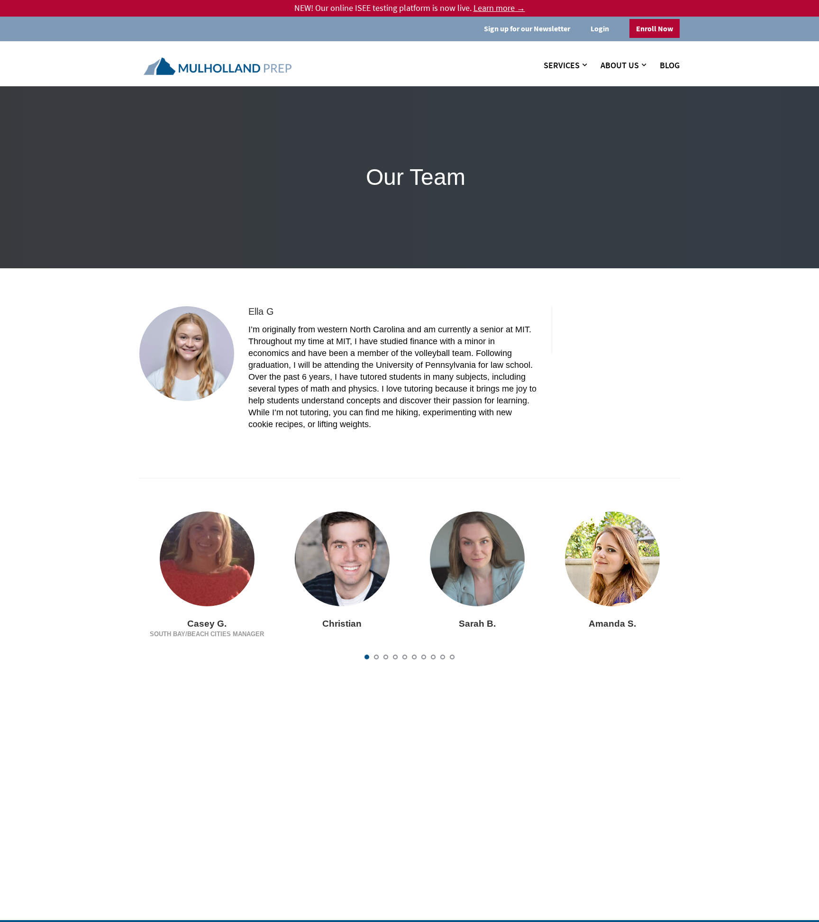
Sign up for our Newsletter (527, 28)
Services (562, 65)
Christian (342, 624)
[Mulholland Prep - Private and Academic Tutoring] (217, 66)
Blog (670, 65)
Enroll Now (654, 28)
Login (600, 28)
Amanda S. (612, 624)
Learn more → (499, 8)
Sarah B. (477, 624)
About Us (620, 65)
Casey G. (207, 624)
